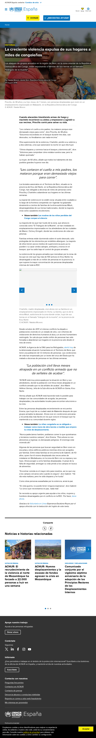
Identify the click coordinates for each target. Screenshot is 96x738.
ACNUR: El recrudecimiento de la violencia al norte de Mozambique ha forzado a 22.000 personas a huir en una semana (17, 576)
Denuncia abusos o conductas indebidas (22, 694)
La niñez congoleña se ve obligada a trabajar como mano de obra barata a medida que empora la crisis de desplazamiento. (50, 427)
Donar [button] (82, 11)
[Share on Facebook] (51, 528)
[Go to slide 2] (48, 609)
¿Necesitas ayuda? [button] (58, 18)
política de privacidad (31, 732)
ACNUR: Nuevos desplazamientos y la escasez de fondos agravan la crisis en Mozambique (48, 572)
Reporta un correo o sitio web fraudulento (23, 698)
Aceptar (86, 729)
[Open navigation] (6, 9)
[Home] (17, 9)
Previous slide (21, 290)
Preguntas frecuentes (14, 682)
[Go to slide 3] (51, 609)
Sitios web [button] (88, 11)
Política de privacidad (12, 723)
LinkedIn (12, 649)
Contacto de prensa (13, 690)
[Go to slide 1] (46, 609)
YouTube (29, 649)
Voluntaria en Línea (38, 503)
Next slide (74, 290)
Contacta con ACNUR (14, 686)
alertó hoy (68, 347)
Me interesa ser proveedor (16, 702)
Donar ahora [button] (12, 632)
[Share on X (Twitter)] (44, 528)
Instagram (23, 649)
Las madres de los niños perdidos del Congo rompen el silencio (48, 217)
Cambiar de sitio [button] (32, 2)
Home (7, 25)
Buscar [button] (78, 11)
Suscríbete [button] (12, 669)
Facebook (18, 649)
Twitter (6, 649)
